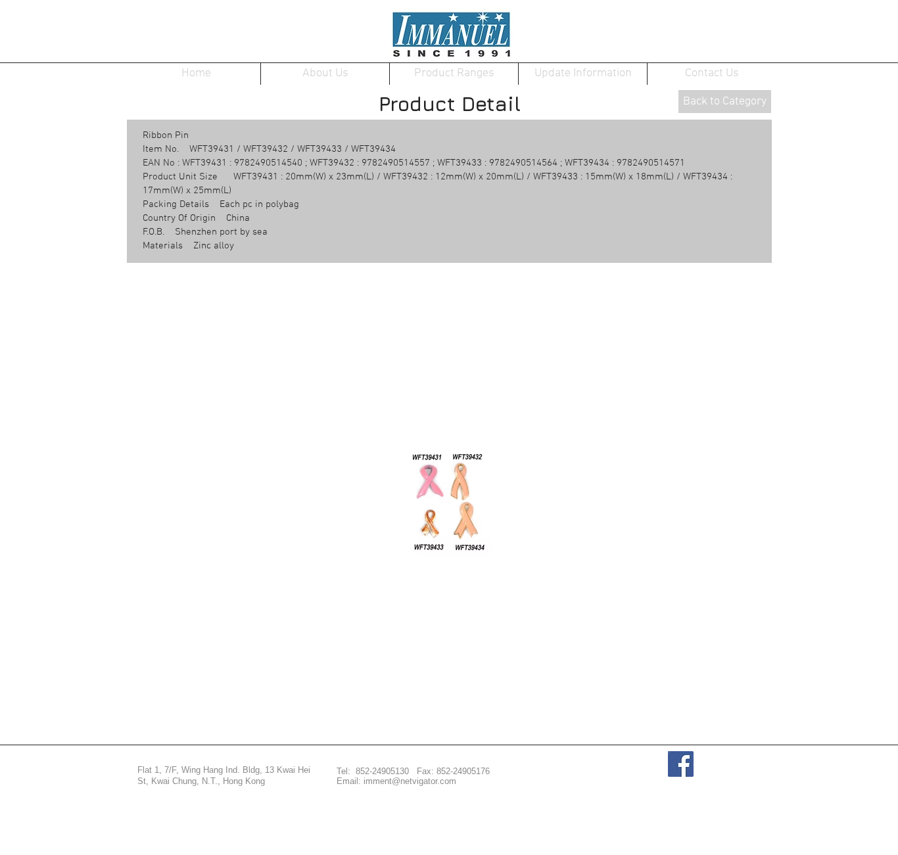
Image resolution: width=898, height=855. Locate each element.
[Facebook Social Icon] (681, 764)
